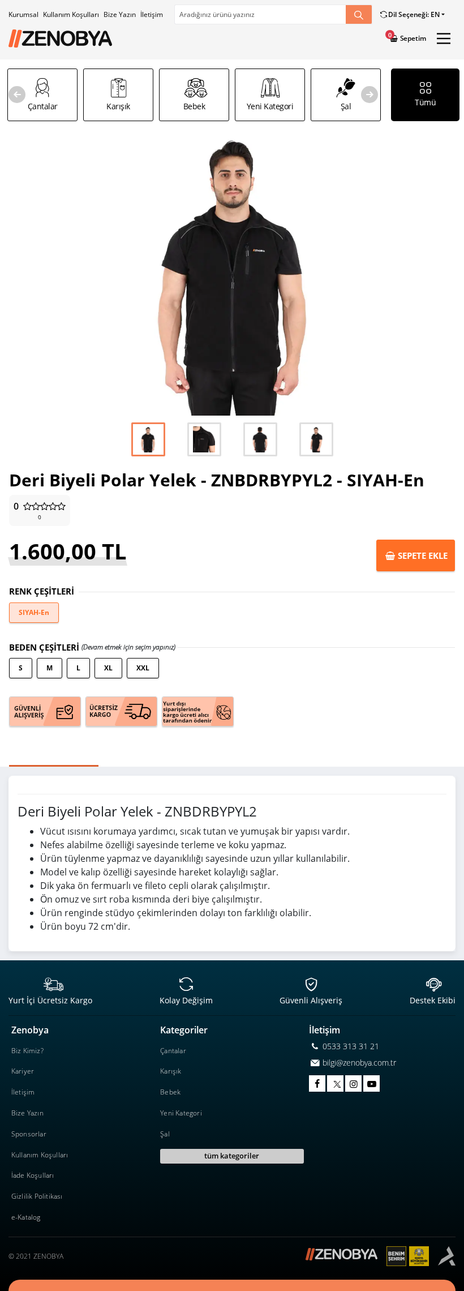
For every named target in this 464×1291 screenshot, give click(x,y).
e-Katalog (26, 1217)
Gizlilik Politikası (37, 1196)
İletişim (151, 14)
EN (413, 14)
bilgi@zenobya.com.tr (358, 1062)
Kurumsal (23, 14)
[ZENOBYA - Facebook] (317, 1083)
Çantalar (173, 1050)
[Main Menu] (443, 38)
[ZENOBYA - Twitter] (335, 1083)
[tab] (53, 761)
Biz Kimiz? (27, 1050)
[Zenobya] (60, 38)
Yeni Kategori (181, 1113)
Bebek (170, 1092)
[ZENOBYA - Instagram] (353, 1083)
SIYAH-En (34, 612)
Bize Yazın (120, 14)
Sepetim (412, 38)
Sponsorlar (28, 1134)
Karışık (170, 1071)
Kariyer (22, 1071)
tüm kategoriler (231, 1156)
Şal (165, 1134)
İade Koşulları (32, 1175)
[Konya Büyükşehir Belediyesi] (412, 1256)
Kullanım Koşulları (71, 14)
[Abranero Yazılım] (447, 1256)
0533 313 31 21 (349, 1046)
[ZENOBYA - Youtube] (371, 1083)
